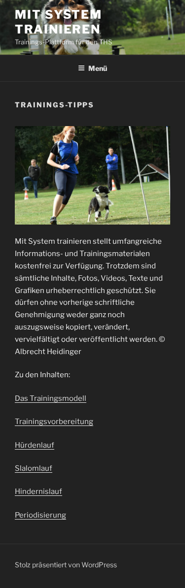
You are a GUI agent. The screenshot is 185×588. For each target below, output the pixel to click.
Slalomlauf (33, 468)
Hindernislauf (38, 491)
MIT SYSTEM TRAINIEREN (58, 21)
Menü (97, 68)
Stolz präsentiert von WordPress (66, 564)
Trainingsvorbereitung (54, 421)
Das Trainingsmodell (50, 398)
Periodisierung (40, 515)
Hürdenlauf (34, 445)
